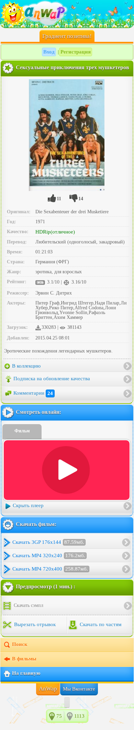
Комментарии (33, 393)
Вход (49, 52)
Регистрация (75, 52)
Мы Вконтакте (79, 689)
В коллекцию (26, 366)
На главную (26, 673)
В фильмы (24, 659)
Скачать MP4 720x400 (50, 569)
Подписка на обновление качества (51, 379)
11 (59, 198)
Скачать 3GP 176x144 (48, 542)
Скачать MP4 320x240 (48, 555)
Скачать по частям (100, 624)
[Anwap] (67, 13)
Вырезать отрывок (34, 624)
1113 (79, 716)
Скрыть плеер (28, 505)
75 (59, 716)
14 (80, 198)
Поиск (19, 644)
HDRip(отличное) (55, 232)
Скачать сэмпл (27, 605)
